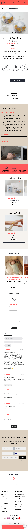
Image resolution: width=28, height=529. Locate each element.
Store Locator (18, 509)
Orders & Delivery (19, 494)
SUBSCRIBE (22, 457)
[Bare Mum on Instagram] (13, 485)
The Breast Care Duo (14, 200)
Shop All (3, 494)
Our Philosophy (5, 508)
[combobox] (16, 453)
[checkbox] (7, 345)
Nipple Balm (14, 235)
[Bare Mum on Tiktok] (16, 485)
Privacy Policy (8, 462)
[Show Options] (17, 457)
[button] (14, 310)
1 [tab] (12, 204)
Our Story (3, 506)
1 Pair (13, 76)
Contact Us (4, 511)
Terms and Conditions (15, 462)
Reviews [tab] (8, 334)
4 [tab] (16, 239)
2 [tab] (14, 204)
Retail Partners (19, 504)
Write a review (14, 327)
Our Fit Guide (18, 498)
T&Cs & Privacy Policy (14, 523)
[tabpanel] (14, 23)
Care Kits (3, 496)
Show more (14, 426)
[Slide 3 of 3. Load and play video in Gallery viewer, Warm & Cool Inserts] (15, 33)
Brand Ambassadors (20, 506)
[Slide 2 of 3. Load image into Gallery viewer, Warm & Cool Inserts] (14, 33)
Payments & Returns (20, 496)
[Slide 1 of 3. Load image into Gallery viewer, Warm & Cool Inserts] (12, 33)
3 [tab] (15, 204)
